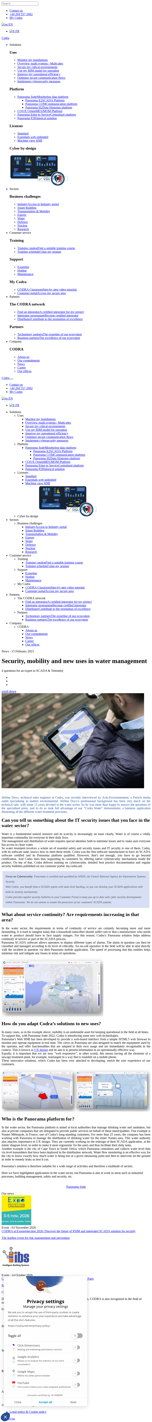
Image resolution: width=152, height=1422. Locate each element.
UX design (41, 1050)
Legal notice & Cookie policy (28, 1411)
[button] (15, 44)
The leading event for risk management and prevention (36, 1238)
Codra (5, 38)
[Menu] (11, 379)
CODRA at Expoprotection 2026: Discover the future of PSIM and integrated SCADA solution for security (69, 1231)
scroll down (9, 691)
